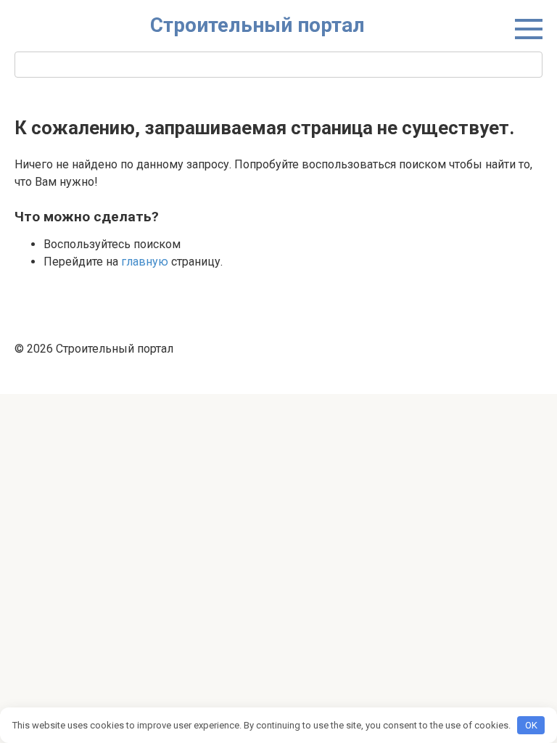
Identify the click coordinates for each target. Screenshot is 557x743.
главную (144, 261)
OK (531, 725)
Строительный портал (257, 25)
